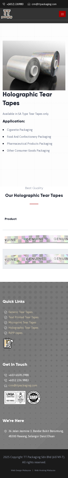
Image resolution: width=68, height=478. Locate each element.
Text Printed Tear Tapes (24, 317)
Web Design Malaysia (21, 470)
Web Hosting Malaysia (45, 470)
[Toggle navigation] (62, 14)
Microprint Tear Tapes (22, 322)
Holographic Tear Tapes (23, 327)
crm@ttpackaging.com (23, 385)
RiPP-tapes (15, 332)
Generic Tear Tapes (21, 312)
